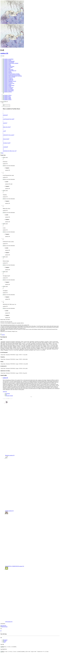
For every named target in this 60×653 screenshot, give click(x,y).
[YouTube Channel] (9, 395)
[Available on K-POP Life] (8, 80)
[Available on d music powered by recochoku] (11, 74)
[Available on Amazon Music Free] (9, 70)
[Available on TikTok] (7, 99)
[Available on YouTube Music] (9, 61)
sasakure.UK (4, 53)
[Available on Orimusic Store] (8, 83)
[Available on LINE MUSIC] (8, 62)
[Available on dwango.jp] (8, 78)
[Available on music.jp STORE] (9, 76)
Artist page (5, 391)
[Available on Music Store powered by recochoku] (12, 75)
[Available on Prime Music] (8, 69)
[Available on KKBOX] (7, 72)
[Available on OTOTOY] (8, 82)
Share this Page (3, 625)
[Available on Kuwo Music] (8, 90)
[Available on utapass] (7, 84)
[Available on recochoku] (8, 67)
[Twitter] (6, 394)
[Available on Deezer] (7, 71)
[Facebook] (7, 393)
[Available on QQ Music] (8, 88)
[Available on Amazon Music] (8, 66)
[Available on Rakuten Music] (8, 85)
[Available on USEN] (7, 86)
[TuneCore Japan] (3, 626)
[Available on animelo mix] (8, 79)
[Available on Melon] (7, 98)
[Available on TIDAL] (7, 95)
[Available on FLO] (6, 96)
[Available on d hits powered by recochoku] (11, 73)
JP (0, 630)
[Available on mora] (7, 68)
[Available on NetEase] (7, 91)
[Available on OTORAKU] (8, 87)
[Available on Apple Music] (8, 59)
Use (2, 102)
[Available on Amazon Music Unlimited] (10, 63)
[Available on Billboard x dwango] (9, 81)
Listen (3, 55)
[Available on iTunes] (7, 65)
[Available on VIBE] (7, 97)
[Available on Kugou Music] (8, 89)
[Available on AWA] (7, 64)
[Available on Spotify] (7, 60)
